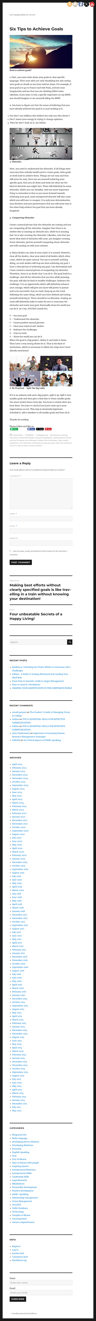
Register (16, 1246)
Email (13, 526)
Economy (16, 1148)
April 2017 (17, 942)
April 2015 (17, 1016)
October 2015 (18, 1002)
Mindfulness (18, 1183)
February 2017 (19, 949)
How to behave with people (25, 1162)
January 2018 (18, 911)
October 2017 (18, 921)
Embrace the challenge (26, 440)
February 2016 (19, 991)
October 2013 (18, 1068)
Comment (15, 476)
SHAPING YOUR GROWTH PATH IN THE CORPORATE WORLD (42, 688)
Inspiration (14, 443)
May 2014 (17, 1044)
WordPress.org (19, 1260)
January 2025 (18, 771)
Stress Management (22, 1201)
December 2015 (19, 998)
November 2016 (20, 960)
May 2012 (17, 1110)
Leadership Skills (20, 1176)
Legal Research (19, 1180)
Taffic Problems (20, 1208)
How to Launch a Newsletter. (26, 684)
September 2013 (20, 1072)
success (31, 446)
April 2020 (17, 848)
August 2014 (18, 1037)
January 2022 (18, 816)
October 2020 (19, 827)
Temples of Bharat (21, 1215)
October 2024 (19, 782)
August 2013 (18, 1075)
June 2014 (17, 1040)
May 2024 (17, 795)
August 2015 (18, 1009)
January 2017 (18, 953)
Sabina (15, 719)
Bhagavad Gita (19, 1134)
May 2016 (17, 981)
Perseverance (37, 443)
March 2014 (18, 1051)
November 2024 (20, 778)
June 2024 (17, 792)
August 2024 (18, 789)
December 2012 (19, 1103)
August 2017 (18, 928)
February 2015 (19, 1023)
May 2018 (17, 900)
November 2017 (20, 918)
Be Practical (55, 435)
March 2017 (18, 946)
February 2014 (19, 1054)
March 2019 (18, 890)
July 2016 (16, 974)
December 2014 (19, 1030)
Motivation (27, 443)
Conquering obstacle (43, 438)
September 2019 (20, 869)
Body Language (19, 1138)
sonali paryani (19, 712)
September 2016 (20, 967)
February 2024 (19, 806)
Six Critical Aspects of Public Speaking (42, 740)
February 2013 (19, 1096)
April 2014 (17, 1047)
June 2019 (17, 879)
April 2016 (17, 984)
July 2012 (16, 1107)
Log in (15, 1250)
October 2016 (18, 963)
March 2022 (18, 809)
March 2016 (18, 988)
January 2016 (18, 995)
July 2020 (16, 837)
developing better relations (25, 1141)
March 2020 (18, 851)
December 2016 (19, 956)
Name (13, 514)
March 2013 (18, 1093)
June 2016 (17, 977)
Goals (60, 440)
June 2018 (17, 897)
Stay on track (22, 446)
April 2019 (17, 886)
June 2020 (17, 841)
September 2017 (20, 925)
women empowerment (23, 1222)
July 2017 (16, 932)
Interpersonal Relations (24, 1169)
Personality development (24, 1187)
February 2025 (19, 768)
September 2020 (20, 830)
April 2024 (17, 799)
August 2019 (18, 872)
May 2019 (17, 883)
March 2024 (18, 802)
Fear (14, 1155)
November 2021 (20, 823)
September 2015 (20, 1005)
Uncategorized (42, 435)
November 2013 (20, 1065)
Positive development (23, 1190)
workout (38, 446)
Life (20, 443)
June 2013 (17, 1082)
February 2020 (19, 855)
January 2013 (18, 1100)
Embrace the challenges (47, 440)
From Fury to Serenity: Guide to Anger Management (38, 681)
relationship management (25, 1197)
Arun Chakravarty (21, 733)
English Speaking (20, 1152)
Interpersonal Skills (22, 1173)
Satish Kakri (18, 435)
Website (14, 538)
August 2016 (18, 970)
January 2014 (18, 1058)
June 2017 (17, 935)
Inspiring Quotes (20, 1166)
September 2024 (20, 785)
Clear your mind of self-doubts (22, 438)
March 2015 (18, 1019)
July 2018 (16, 893)
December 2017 (19, 914)
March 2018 (18, 907)
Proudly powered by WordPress (24, 1314)
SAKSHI (16, 740)
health (65, 440)
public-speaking (20, 1194)
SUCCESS (16, 1204)
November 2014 (20, 1033)
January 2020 (18, 858)
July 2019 (16, 876)
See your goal (49, 443)
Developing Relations (22, 1145)
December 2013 (19, 1061)
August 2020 (18, 834)
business (64, 435)
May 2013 (16, 1086)
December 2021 (19, 820)
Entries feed (18, 1253)
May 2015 (17, 1012)
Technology (18, 1211)
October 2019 (18, 865)
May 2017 (16, 939)
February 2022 (19, 813)
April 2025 (17, 764)
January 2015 (18, 1026)
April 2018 (17, 904)
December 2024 (20, 775)
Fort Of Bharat (19, 1159)
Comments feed (20, 1257)
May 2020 (17, 844)
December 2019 (19, 862)
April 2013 (17, 1089)
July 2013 (16, 1079)
